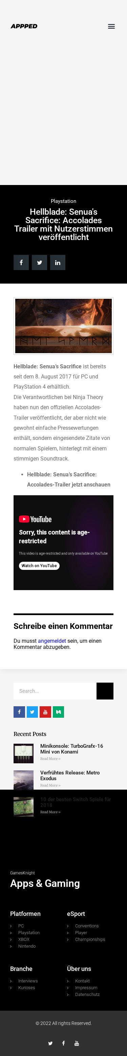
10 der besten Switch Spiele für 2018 (75, 802)
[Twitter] (50, 1043)
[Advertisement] (63, 115)
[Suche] (105, 691)
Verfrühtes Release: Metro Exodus (70, 776)
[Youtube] (76, 1043)
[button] (111, 25)
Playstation (63, 201)
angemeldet (52, 641)
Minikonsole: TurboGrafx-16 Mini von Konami (71, 749)
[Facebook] (63, 1043)
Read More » (50, 759)
